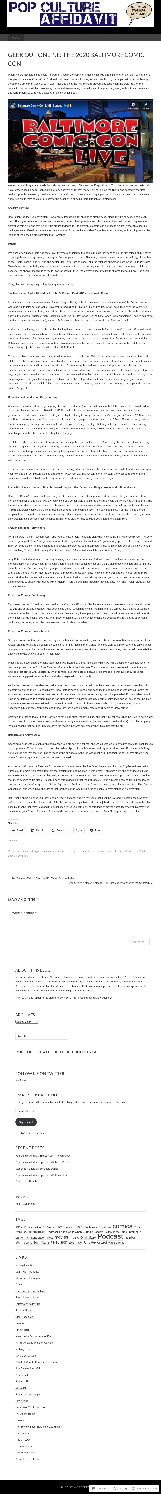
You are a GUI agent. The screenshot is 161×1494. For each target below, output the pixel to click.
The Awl (19, 1420)
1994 (84, 1227)
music (74, 1237)
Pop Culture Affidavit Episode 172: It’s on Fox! (41, 1175)
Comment (139, 941)
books (93, 1227)
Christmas (105, 1227)
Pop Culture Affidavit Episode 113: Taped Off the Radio (41, 878)
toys (71, 1242)
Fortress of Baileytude (27, 1303)
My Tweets (21, 1080)
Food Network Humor (27, 1297)
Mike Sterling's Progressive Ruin (33, 1336)
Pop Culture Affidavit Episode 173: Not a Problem (43, 1162)
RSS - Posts (22, 1197)
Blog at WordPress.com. (80, 1487)
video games (116, 1242)
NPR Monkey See (25, 1355)
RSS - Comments (25, 1203)
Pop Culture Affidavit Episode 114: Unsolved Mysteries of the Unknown (111, 882)
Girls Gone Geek (24, 1316)
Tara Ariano (21, 1400)
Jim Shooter (22, 1329)
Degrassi (52, 1231)
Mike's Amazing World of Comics (34, 1342)
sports (28, 1242)
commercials (36, 1231)
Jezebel (19, 1323)
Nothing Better (23, 1349)
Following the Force (116, 1231)
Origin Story (88, 1237)
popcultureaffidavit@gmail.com (95, 997)
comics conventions (109, 851)
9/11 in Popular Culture (28, 1227)
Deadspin (20, 1284)
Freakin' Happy (23, 1310)
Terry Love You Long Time (30, 1407)
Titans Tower (22, 1439)
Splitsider (20, 1387)
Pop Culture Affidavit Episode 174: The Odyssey (42, 1155)
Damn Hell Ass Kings (27, 1271)
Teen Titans (42, 1242)
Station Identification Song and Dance (36, 1168)
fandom (99, 1231)
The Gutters (22, 1433)
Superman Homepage (27, 1394)
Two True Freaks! (25, 1452)
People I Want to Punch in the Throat (36, 1362)
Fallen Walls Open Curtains (76, 1231)
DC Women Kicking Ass (29, 1278)
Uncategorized (95, 1242)
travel (79, 1242)
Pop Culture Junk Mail (27, 1368)
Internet (133, 1231)
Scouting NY (22, 1381)
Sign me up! (26, 1122)
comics (24, 851)
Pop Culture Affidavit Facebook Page (56, 1051)
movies (61, 1237)
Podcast (110, 1236)
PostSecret (21, 1375)
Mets (50, 1237)
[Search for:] (149, 37)
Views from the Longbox (29, 1459)
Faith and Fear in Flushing (30, 1291)
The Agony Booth (25, 1413)
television (59, 1242)
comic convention (77, 851)
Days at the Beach (26, 1181)
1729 (76, 1227)
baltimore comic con (53, 851)
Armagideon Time (25, 1265)
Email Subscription (36, 1095)
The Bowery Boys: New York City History (38, 1426)
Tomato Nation (23, 1446)
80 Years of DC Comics (57, 1227)
